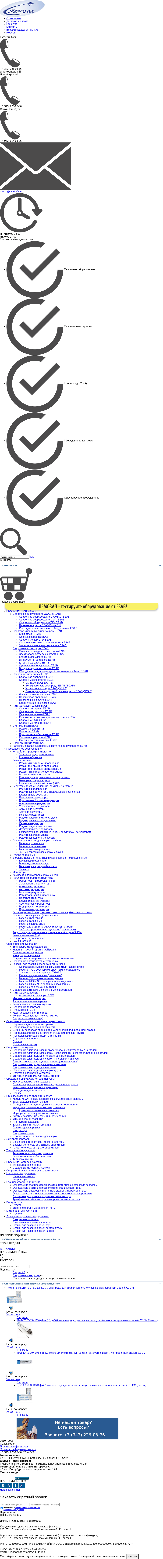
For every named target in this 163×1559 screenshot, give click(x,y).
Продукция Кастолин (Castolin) (24, 1162)
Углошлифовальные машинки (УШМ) (34, 1208)
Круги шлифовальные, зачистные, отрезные (39, 1107)
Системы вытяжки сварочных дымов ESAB (45, 642)
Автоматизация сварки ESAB (30, 705)
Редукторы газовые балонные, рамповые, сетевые (43, 786)
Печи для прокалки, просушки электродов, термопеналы (46, 1104)
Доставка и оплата (17, 21)
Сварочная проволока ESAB (36, 677)
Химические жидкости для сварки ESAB (42, 651)
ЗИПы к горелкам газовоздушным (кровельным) (47, 929)
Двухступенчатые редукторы (36, 829)
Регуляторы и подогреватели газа (33, 878)
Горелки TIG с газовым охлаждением (41, 978)
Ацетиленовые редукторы (34, 803)
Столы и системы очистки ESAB (38, 740)
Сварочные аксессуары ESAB (31, 648)
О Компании (13, 18)
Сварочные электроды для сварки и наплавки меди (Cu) (46, 1058)
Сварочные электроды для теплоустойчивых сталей (44, 1055)
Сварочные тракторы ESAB (35, 711)
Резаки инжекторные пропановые (39, 763)
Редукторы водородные (33, 789)
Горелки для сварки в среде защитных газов (39, 964)
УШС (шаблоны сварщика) (28, 1119)
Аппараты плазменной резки (30, 1001)
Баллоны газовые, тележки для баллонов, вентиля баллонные (50, 857)
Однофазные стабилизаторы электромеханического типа (47, 1187)
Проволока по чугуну (25, 1044)
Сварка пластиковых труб (28, 1018)
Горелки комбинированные (35, 849)
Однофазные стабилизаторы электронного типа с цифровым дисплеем (55, 1185)
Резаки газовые (22, 760)
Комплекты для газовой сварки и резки (36, 875)
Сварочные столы (23, 1133)
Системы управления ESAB (35, 737)
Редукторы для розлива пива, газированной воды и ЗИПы (47, 932)
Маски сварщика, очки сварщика (32, 1081)
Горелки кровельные (31, 918)
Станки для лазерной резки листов (33, 1230)
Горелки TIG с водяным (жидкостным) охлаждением (49, 969)
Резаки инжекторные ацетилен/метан (41, 771)
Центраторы (20, 1130)
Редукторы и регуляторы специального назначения (49, 791)
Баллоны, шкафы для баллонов (38, 866)
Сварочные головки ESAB (34, 714)
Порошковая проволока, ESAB (37, 697)
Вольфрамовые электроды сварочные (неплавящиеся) (45, 1061)
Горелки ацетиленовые (32, 846)
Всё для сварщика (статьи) (22, 29)
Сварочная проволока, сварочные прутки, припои (35, 1021)
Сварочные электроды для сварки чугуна (37, 1070)
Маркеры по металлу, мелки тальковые (36, 1113)
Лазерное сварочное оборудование (27, 1216)
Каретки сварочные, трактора (30, 1012)
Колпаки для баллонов (32, 860)
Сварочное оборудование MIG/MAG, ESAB (44, 616)
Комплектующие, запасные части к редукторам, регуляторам (55, 832)
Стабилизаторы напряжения (23, 1182)
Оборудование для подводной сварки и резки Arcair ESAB (53, 671)
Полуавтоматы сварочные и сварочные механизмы (43, 958)
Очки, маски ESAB (30, 634)
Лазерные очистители (26, 1219)
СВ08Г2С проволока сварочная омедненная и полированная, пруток (54, 1030)
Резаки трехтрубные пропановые (39, 766)
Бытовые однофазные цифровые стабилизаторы (42, 1196)
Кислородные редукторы (33, 794)
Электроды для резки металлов (31, 1073)
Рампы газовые (22, 941)
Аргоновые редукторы (32, 809)
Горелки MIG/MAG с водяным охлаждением (44, 984)
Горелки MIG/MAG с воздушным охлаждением (46, 981)
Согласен (132, 1556)
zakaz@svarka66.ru (11, 191)
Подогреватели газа (31, 898)
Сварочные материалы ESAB (30, 674)
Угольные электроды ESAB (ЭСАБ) (46, 688)
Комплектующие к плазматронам (32, 1004)
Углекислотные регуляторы (35, 883)
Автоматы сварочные (25, 992)
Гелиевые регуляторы (32, 892)
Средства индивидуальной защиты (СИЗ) (31, 1078)
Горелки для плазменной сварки (38, 987)
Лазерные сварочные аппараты (32, 1222)
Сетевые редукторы (31, 823)
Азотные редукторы (31, 812)
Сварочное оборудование (21, 944)
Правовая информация (14, 1446)
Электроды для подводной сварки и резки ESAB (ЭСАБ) (58, 691)
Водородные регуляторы (34, 906)
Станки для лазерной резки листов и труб (37, 1228)
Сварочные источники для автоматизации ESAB (48, 717)
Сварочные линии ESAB (33, 720)
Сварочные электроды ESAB (36, 680)
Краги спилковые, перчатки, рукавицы (35, 1087)
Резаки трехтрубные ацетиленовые (40, 768)
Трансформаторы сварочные (30, 946)
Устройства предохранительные (32, 751)
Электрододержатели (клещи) (30, 1101)
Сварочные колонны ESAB (35, 723)
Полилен (18, 1213)
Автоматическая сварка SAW (36, 995)
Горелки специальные (32, 923)
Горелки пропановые (31, 843)
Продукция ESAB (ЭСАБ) (21, 611)
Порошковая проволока (27, 1038)
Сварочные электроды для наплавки (34, 1067)
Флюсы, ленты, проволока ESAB (38, 694)
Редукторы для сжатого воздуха (38, 817)
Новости (11, 32)
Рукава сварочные (24, 855)
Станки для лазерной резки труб (32, 1225)
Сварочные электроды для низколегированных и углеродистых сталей (55, 1050)
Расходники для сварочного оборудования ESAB (48, 628)
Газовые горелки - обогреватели (32, 1156)
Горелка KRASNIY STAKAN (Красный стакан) (46, 926)
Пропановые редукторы (33, 797)
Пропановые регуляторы (34, 909)
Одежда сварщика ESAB (33, 636)
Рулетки (17, 1205)
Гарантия (11, 24)
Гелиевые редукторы (31, 814)
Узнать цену (13, 1314)
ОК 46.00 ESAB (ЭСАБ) (39, 682)
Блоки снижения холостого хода (32, 1124)
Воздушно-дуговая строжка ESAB (39, 668)
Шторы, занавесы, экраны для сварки (35, 1136)
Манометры (20, 872)
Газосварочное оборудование (24, 748)
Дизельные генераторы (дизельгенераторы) (39, 1144)
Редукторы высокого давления (37, 820)
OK (32, 556)
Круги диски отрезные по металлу (39, 1110)
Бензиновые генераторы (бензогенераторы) (39, 1142)
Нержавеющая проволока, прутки (33, 1024)
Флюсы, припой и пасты (27, 1164)
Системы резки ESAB (25, 725)
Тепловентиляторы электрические (33, 1153)
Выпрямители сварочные (28, 952)
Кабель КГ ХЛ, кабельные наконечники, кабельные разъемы (48, 1098)
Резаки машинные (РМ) (26, 935)
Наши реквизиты (10, 1489)
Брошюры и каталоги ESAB (29, 743)
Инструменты (14, 1202)
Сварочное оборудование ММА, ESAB (42, 619)
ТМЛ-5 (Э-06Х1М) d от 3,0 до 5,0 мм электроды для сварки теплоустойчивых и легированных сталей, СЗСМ (70, 1287)
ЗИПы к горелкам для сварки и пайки (41, 852)
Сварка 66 (19, 1272)
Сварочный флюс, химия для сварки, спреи (32, 1170)
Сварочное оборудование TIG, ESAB (41, 622)
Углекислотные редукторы (34, 806)
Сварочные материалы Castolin (31, 1167)
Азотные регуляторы (31, 889)
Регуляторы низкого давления (37, 880)
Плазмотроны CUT (24, 1010)
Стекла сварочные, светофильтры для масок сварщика (45, 1084)
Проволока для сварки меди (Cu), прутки (37, 1035)
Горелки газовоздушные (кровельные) (35, 915)
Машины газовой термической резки (34, 949)
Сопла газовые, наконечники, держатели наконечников (51, 966)
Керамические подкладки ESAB (38, 702)
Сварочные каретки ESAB (34, 708)
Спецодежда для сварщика (29, 1090)
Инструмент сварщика (26, 1121)
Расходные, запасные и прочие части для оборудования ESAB (50, 746)
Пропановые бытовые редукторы (39, 800)
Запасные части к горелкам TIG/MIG (40, 972)
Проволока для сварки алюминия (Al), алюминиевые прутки (48, 1032)
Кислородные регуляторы (34, 900)
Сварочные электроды (19, 1047)
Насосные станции (24, 1176)
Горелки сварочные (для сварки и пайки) (37, 840)
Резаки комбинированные (34, 774)
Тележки (24, 869)
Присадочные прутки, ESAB (35, 700)
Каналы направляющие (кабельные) (40, 975)
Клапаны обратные (30, 757)
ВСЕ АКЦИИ (7, 1249)
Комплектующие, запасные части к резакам (44, 777)
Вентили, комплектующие (34, 863)
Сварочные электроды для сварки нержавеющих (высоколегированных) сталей (60, 1053)
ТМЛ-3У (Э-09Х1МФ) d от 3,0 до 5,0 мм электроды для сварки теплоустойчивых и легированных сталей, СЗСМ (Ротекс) (87, 1320)
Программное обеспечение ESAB (39, 734)
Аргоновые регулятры (32, 886)
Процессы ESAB (29, 731)
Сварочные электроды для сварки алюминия (39, 1064)
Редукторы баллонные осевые (37, 837)
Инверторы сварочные (26, 955)
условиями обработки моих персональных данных (22, 1509)
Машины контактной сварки (29, 998)
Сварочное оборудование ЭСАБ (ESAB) (37, 614)
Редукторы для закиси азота (35, 826)
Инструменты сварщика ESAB (37, 659)
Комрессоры (20, 1179)
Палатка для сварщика (26, 1127)
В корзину (22, 1317)
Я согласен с (22, 1509)
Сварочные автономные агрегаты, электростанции (43, 989)
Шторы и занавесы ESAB (34, 662)
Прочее (17, 1093)
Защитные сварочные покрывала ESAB (43, 645)
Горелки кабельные (30, 921)
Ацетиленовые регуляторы (35, 903)
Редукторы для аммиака (33, 834)
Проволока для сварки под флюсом (34, 1027)
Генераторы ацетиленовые (29, 938)
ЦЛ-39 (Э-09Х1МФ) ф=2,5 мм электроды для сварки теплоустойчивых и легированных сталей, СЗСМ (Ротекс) (81, 1385)
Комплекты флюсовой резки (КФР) (39, 783)
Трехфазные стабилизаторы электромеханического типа (46, 1199)
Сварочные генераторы (27, 1007)
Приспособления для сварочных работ (29, 1096)
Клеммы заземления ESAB (35, 657)
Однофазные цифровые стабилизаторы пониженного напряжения (52, 1193)
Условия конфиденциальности (18, 1449)
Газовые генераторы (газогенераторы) (36, 1147)
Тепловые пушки (23, 1159)
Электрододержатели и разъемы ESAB (42, 654)
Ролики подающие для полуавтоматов (35, 1015)
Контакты (11, 27)
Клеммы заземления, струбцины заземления (39, 1116)
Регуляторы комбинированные (37, 895)
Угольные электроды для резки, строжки (36, 1076)
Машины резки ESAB (31, 728)
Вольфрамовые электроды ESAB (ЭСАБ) (50, 685)
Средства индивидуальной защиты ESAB (37, 631)
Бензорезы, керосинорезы (34, 780)
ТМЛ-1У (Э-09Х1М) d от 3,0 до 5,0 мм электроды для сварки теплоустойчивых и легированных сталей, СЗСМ (81, 1352)
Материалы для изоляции (21, 1210)
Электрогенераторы (18, 1139)
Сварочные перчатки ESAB (35, 639)
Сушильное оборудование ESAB (38, 665)
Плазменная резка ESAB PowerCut (40, 625)
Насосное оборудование (20, 1173)
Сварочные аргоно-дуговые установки (35, 961)
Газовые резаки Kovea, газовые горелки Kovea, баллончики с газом (52, 912)
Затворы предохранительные (36, 754)
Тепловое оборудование (20, 1150)
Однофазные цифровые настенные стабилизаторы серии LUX (50, 1190)
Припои (17, 1041)
